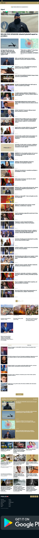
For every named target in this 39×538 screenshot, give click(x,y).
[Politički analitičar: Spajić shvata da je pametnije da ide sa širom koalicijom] (7, 250)
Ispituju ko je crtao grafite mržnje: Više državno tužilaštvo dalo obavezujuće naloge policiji (22, 384)
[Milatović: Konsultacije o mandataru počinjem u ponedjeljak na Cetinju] (7, 173)
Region (2, 505)
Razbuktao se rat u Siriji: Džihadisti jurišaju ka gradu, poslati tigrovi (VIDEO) (26, 67)
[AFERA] (7, 113)
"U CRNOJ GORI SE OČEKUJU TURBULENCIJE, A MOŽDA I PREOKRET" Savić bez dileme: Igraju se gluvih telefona (26, 94)
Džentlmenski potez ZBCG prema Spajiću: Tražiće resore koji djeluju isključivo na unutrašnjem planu (26, 257)
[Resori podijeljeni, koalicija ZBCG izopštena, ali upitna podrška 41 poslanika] (7, 285)
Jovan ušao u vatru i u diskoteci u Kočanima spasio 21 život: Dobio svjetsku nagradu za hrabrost (22, 375)
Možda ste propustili (9, 399)
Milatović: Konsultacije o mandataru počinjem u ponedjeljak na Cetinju (26, 171)
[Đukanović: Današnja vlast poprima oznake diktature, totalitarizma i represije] (7, 208)
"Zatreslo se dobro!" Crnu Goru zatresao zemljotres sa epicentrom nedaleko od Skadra (29, 51)
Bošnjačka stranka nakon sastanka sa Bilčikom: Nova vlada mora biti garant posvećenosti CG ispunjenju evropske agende (26, 145)
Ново (10, 506)
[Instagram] (33, 496)
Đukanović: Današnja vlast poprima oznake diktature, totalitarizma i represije (25, 205)
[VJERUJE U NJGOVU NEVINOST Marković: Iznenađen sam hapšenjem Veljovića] (7, 165)
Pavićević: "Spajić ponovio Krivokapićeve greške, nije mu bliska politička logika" (26, 239)
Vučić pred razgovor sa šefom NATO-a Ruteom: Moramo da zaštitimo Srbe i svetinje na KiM (22, 348)
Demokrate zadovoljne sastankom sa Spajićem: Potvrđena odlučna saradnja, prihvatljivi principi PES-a (26, 274)
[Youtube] (37, 496)
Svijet (2, 506)
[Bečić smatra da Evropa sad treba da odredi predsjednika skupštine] (7, 182)
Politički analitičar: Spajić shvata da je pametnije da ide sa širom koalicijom (26, 248)
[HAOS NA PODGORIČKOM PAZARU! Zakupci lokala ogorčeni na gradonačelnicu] (7, 78)
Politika (2, 499)
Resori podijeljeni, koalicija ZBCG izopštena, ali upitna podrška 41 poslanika (26, 282)
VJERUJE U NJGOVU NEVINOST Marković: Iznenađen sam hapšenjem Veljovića (24, 162)
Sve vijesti (19, 394)
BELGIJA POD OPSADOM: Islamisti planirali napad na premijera (19, 35)
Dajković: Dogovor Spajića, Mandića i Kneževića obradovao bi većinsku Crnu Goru (26, 265)
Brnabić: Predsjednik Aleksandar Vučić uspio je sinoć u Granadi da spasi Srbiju (26, 85)
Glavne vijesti (11, 502)
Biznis (2, 503)
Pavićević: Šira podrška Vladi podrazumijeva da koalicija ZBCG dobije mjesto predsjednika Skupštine (26, 137)
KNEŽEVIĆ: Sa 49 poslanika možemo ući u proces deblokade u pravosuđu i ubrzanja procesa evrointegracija (26, 154)
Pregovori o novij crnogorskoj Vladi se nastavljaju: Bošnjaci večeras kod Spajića (24, 222)
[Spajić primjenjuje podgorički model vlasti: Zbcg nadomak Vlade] (7, 216)
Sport (10, 499)
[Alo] (2, 0)
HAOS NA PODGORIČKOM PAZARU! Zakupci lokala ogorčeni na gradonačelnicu (26, 76)
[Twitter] (35, 496)
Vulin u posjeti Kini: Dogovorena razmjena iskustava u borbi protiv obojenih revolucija (25, 59)
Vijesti (10, 503)
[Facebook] (31, 496)
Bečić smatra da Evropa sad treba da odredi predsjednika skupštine (25, 179)
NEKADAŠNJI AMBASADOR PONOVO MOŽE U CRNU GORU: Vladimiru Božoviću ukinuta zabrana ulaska (26, 102)
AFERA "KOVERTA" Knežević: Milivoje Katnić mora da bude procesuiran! (25, 111)
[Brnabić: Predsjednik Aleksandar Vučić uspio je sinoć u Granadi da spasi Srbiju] (7, 87)
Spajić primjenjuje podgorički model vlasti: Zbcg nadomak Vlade (26, 214)
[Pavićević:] (7, 242)
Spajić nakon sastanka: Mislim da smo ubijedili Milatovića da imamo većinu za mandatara (26, 128)
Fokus (10, 505)
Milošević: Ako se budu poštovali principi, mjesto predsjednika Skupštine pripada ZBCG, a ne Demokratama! (26, 188)
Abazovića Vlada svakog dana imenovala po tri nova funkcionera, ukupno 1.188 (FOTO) (26, 291)
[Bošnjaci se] (7, 199)
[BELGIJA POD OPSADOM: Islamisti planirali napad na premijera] (19, 22)
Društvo (2, 502)
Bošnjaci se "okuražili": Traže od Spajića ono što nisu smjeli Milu (26, 196)
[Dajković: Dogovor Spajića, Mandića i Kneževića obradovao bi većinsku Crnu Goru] (7, 268)
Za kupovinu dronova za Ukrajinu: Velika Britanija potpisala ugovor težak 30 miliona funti (8, 52)
